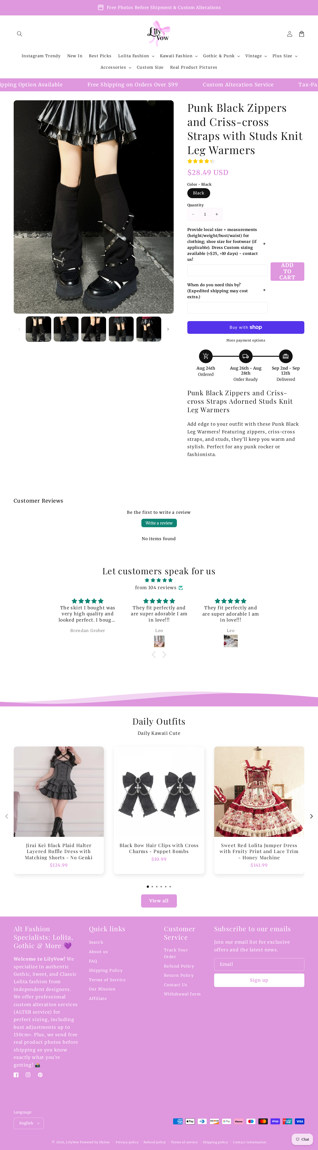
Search (96, 942)
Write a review (159, 522)
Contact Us (175, 984)
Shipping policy (215, 1142)
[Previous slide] (7, 816)
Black (199, 193)
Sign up (259, 980)
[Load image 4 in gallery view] (121, 329)
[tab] (148, 886)
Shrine (104, 1142)
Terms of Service (107, 980)
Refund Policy (179, 966)
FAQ (93, 961)
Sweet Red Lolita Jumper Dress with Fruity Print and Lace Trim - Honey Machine (259, 851)
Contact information (249, 1142)
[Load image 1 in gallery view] (38, 329)
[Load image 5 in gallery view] (148, 329)
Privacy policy (127, 1142)
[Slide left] (19, 329)
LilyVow (72, 1142)
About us (98, 951)
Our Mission (102, 989)
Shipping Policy (106, 970)
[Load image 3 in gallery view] (93, 329)
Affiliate (98, 998)
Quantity (195, 205)
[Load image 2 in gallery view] (66, 329)
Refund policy (155, 1142)
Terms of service (184, 1142)
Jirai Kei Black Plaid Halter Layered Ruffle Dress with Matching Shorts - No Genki (59, 851)
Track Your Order (176, 953)
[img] (159, 580)
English (26, 1123)
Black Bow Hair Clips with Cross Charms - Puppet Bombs (159, 848)
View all (159, 901)
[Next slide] (311, 816)
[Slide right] (168, 329)
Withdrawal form (182, 994)
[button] (20, 34)
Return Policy (179, 975)
